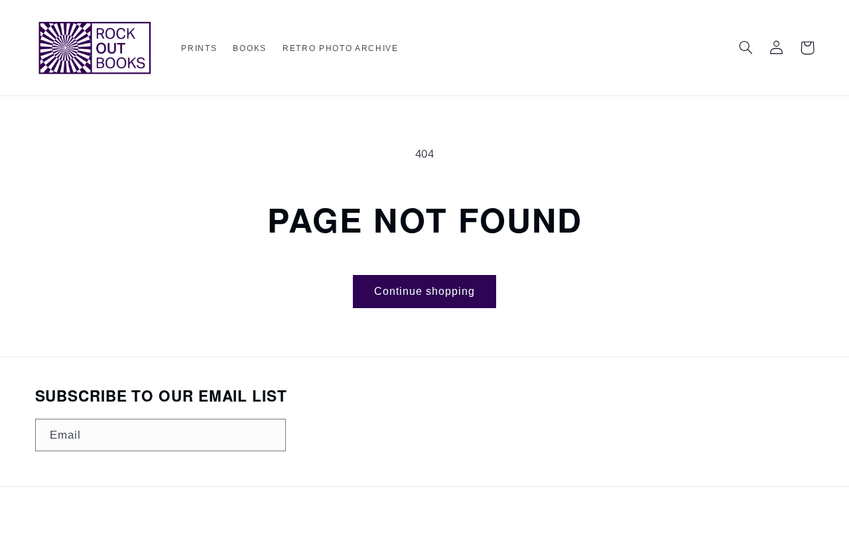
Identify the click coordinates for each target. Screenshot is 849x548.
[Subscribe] (269, 435)
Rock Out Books (401, 525)
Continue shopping (425, 291)
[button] (199, 49)
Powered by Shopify (471, 525)
